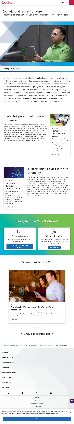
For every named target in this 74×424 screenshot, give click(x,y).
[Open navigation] (71, 2)
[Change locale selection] (63, 2)
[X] (37, 393)
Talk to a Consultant (44, 228)
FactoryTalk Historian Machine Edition (13, 169)
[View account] (67, 2)
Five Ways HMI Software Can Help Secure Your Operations (27, 271)
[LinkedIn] (8, 393)
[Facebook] (23, 393)
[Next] (69, 297)
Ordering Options (9, 228)
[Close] (71, 412)
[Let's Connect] (72, 401)
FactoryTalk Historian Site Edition (58, 116)
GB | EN (37, 397)
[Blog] (65, 393)
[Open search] (60, 2)
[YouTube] (51, 393)
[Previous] (5, 297)
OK (37, 419)
